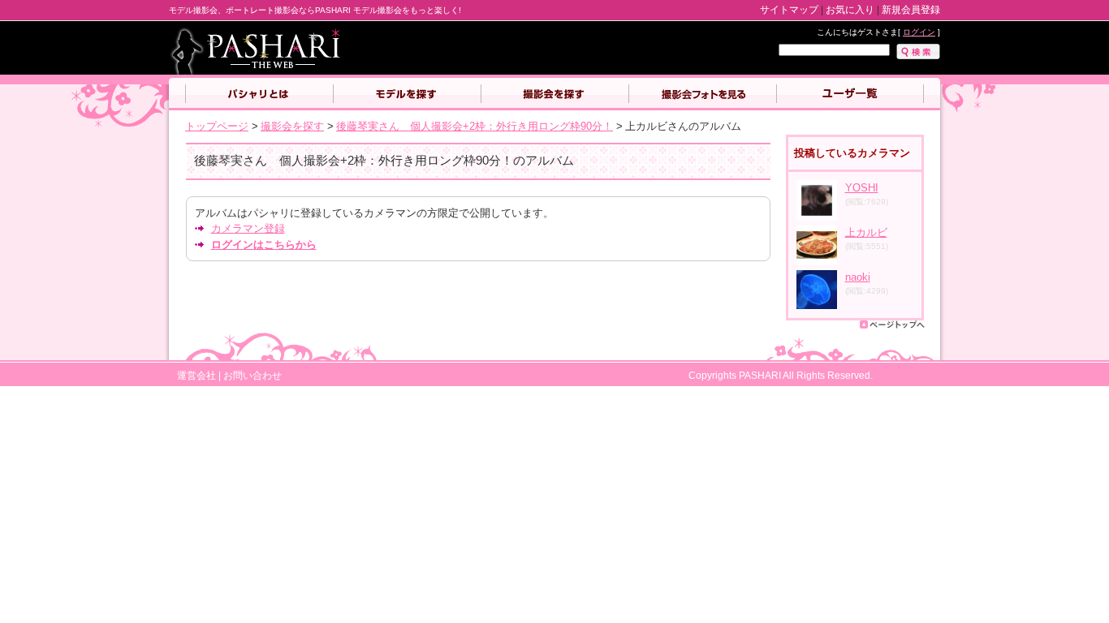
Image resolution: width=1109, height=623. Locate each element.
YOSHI (861, 188)
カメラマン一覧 (850, 94)
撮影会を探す (554, 94)
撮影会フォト (702, 94)
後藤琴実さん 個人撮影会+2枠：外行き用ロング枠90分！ (474, 126)
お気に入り (850, 9)
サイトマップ (789, 9)
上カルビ (866, 232)
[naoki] (816, 306)
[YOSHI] (816, 217)
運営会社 (196, 375)
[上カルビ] (816, 262)
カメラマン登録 (248, 228)
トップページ (216, 126)
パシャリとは (259, 94)
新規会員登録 (911, 9)
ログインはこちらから (264, 244)
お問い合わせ (252, 375)
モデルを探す (407, 94)
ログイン (919, 32)
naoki (857, 277)
